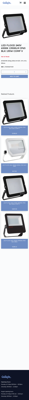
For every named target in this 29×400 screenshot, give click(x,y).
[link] (14, 377)
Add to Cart (14, 76)
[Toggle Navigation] (25, 2)
